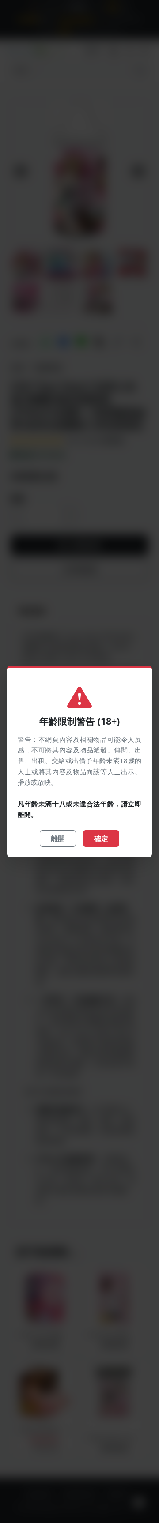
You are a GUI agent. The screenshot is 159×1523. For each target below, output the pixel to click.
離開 (58, 838)
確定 (101, 838)
